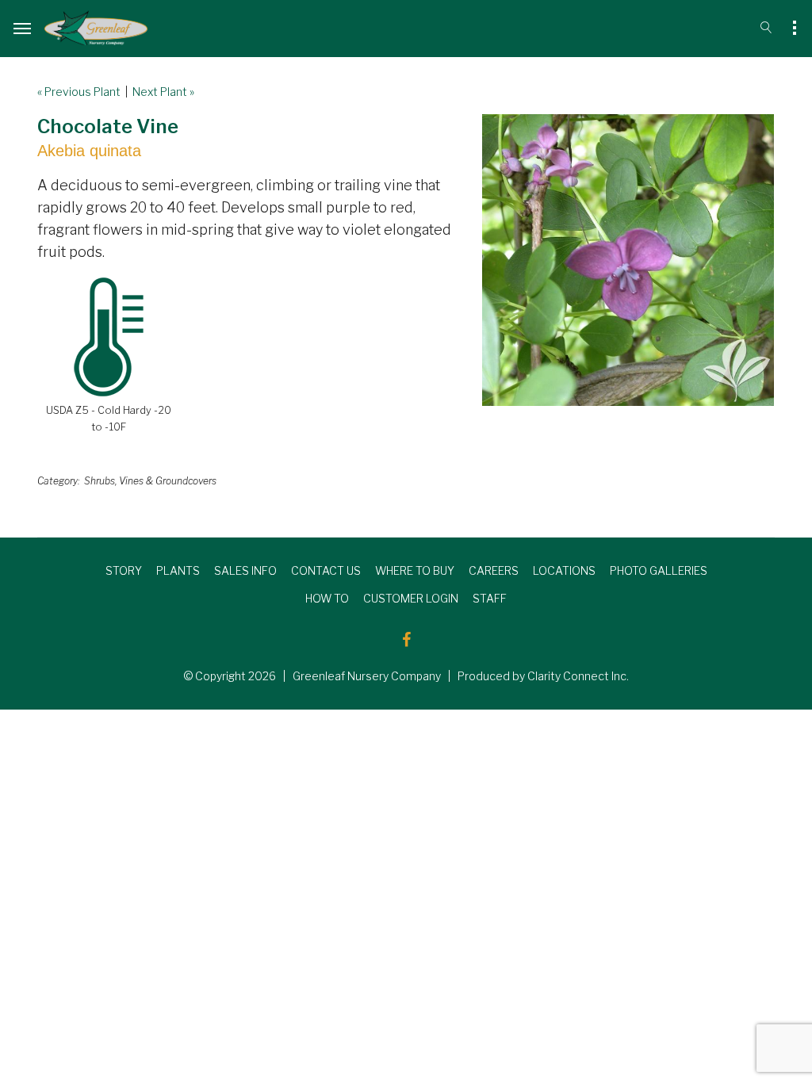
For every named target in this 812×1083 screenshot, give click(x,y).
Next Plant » (163, 91)
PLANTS (178, 570)
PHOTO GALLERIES (658, 570)
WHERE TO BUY (414, 570)
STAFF (490, 598)
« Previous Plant (79, 91)
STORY (123, 570)
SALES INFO (245, 570)
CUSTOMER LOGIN (410, 598)
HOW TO (327, 598)
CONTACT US (326, 570)
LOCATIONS (564, 570)
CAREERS (494, 570)
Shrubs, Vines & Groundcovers (150, 481)
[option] (628, 260)
